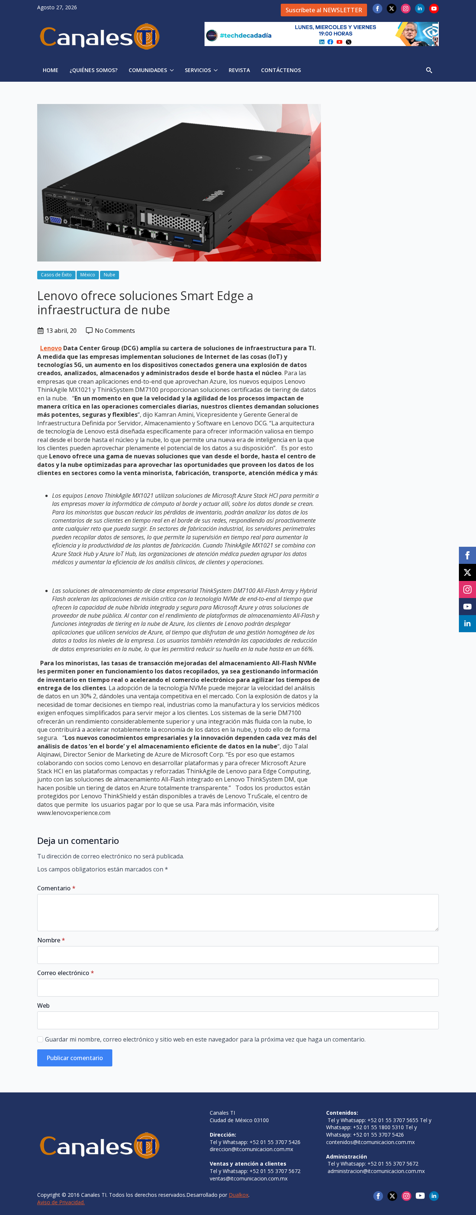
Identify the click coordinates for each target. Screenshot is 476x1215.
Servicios (198, 70)
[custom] (420, 1195)
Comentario (56, 888)
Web (43, 1005)
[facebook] (377, 8)
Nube (109, 275)
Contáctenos (281, 70)
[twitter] (391, 8)
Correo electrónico (65, 973)
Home (50, 70)
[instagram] (406, 8)
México (87, 275)
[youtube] (434, 8)
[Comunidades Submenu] (173, 70)
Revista (239, 70)
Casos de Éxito (56, 275)
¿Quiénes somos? (94, 70)
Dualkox (238, 1194)
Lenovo (51, 348)
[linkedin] (420, 8)
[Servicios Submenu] (217, 70)
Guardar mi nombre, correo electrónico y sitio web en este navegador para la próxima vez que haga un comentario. (205, 1039)
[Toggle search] (429, 70)
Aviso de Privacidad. (61, 1202)
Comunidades (148, 70)
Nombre (51, 940)
